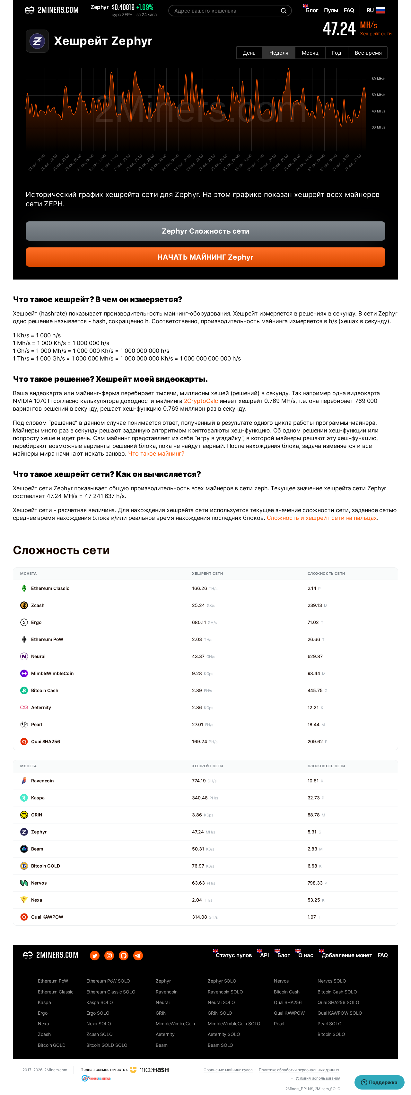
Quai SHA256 (45, 741)
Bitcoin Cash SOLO (337, 991)
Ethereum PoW (47, 639)
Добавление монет (347, 955)
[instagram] (109, 955)
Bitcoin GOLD (45, 865)
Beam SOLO (220, 1045)
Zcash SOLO (99, 1034)
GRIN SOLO (220, 1013)
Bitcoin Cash (44, 690)
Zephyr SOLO (222, 981)
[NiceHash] (149, 1069)
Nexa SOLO (98, 1023)
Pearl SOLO (330, 1023)
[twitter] (95, 955)
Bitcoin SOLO (331, 1034)
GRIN (36, 814)
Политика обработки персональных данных (299, 1069)
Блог (283, 955)
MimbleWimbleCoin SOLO (234, 1023)
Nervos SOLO (332, 981)
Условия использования (318, 1078)
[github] (123, 955)
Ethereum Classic (50, 588)
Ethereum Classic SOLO (111, 991)
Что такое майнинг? (156, 453)
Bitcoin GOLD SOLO (107, 1045)
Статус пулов (234, 955)
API (264, 955)
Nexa (36, 900)
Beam (37, 848)
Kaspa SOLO (99, 1002)
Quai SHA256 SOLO (338, 1002)
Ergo (36, 622)
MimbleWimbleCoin (52, 673)
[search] (282, 10)
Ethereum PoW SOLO (108, 981)
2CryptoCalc (201, 400)
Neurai (38, 656)
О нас (305, 955)
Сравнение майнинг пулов (228, 1069)
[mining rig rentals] (96, 1077)
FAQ (383, 955)
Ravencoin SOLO (225, 991)
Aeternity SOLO (224, 1034)
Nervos (39, 883)
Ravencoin (42, 780)
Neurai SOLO (221, 1002)
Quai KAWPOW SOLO (340, 1013)
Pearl (36, 724)
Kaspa (38, 797)
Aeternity (41, 707)
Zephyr (39, 831)
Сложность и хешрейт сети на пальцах (322, 517)
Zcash (38, 605)
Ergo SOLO (97, 1013)
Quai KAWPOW (47, 917)
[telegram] (138, 955)
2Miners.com (55, 1069)
